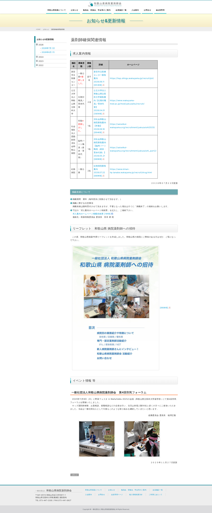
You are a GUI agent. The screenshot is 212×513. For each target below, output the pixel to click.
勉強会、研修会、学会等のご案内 (97, 10)
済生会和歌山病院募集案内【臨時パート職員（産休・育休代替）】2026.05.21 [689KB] (100, 149)
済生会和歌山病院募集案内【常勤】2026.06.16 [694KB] (100, 126)
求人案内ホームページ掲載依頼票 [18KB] (92, 213)
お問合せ (147, 10)
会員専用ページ (117, 494)
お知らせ (74, 10)
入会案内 (135, 10)
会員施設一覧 (121, 10)
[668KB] (163, 307)
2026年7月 (48, 48)
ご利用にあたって (155, 494)
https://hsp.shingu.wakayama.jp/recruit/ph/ (132, 78)
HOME (38, 29)
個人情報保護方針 (136, 494)
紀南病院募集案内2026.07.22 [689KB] (100, 171)
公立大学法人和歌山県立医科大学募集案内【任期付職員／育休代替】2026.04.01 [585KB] (100, 102)
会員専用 (161, 10)
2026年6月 (48, 52)
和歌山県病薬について (56, 10)
